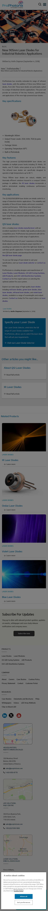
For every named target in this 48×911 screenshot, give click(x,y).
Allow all (23, 896)
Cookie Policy (18, 891)
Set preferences (23, 902)
